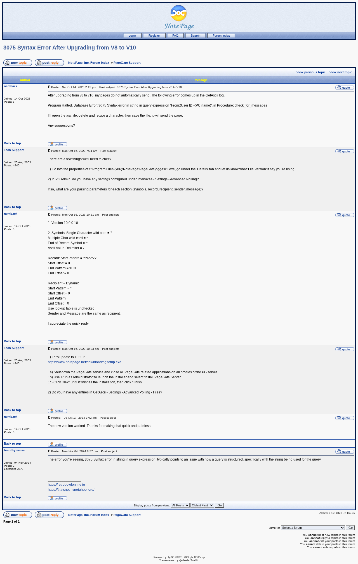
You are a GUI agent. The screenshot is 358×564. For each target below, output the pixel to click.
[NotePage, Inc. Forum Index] (221, 37)
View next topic (340, 72)
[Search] (195, 37)
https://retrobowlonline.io (66, 485)
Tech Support (14, 150)
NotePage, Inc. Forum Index (88, 62)
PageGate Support (127, 62)
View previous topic (311, 72)
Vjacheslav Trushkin (189, 560)
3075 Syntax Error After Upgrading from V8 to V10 (69, 47)
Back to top (12, 143)
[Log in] (132, 37)
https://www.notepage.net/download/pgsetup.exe (84, 362)
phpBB (170, 557)
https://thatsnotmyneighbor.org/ (71, 490)
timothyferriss (14, 450)
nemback (10, 86)
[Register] (154, 37)
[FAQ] (175, 37)
